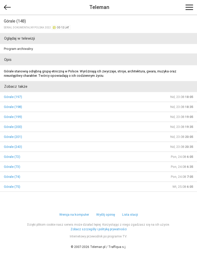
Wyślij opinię (105, 214)
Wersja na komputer (74, 214)
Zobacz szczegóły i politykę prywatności (99, 229)
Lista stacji (130, 214)
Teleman (99, 7)
